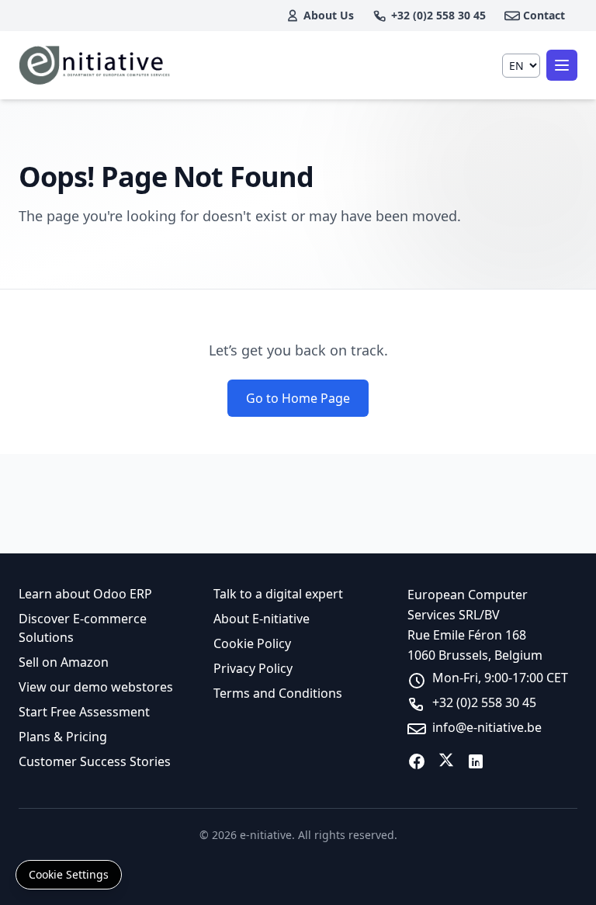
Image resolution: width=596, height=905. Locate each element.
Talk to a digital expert (278, 593)
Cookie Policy (252, 643)
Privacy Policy (253, 668)
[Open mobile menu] (561, 65)
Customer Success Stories (95, 761)
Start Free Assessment (84, 711)
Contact (544, 15)
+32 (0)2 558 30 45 (438, 15)
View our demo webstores (96, 686)
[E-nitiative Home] (96, 65)
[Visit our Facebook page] (416, 761)
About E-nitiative (261, 618)
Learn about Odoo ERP (85, 593)
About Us (328, 15)
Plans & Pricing (63, 736)
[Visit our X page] (446, 761)
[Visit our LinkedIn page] (475, 761)
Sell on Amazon (64, 662)
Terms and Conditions (277, 693)
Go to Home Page (298, 398)
